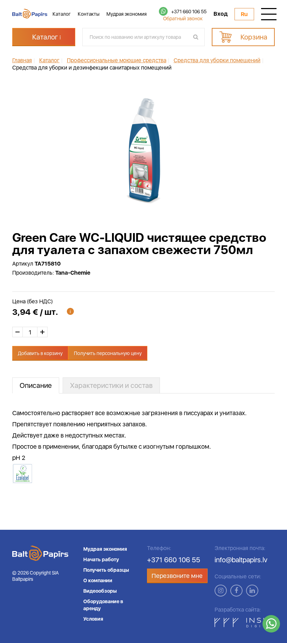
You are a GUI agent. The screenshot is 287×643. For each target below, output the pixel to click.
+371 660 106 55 (188, 11)
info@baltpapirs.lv (241, 560)
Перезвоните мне (177, 575)
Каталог (61, 14)
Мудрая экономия (126, 14)
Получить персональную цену (108, 353)
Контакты (88, 14)
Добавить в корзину (40, 353)
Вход (220, 14)
